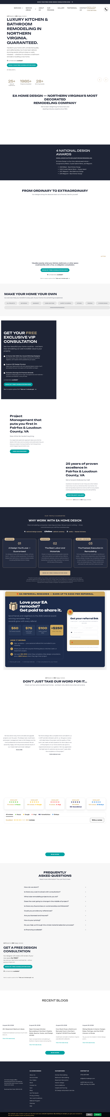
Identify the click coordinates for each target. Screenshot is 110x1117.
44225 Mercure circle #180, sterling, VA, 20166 (87, 1083)
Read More (55, 854)
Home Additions (60, 1085)
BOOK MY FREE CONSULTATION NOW (55, 270)
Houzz (18, 814)
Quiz (31, 1088)
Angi (34, 814)
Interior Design (59, 1082)
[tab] (10, 303)
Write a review (97, 820)
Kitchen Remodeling (61, 1075)
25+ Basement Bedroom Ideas (13, 1029)
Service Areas (29, 9)
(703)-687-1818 (84, 1074)
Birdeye (55, 814)
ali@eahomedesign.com (87, 1078)
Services (17, 8)
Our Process (50, 9)
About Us (41, 9)
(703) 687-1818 (91, 10)
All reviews (9, 814)
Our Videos (33, 1080)
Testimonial (72, 8)
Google (26, 814)
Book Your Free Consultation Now (22, 65)
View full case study (9, 1038)
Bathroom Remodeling (62, 1077)
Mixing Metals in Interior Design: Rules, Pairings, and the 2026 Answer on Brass (93, 1031)
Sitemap (32, 1103)
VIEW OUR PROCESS (19, 451)
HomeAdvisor (44, 814)
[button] (55, 887)
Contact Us (83, 9)
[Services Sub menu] (22, 8)
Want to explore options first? (19, 389)
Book (31, 1082)
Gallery (61, 8)
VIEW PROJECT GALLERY (75, 495)
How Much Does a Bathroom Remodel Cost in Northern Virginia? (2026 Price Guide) (66, 1031)
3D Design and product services (64, 1090)
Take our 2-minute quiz (62, 278)
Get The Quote (34, 1093)
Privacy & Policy (34, 1095)
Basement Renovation (61, 1080)
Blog (31, 1090)
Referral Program (35, 1101)
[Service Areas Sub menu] (35, 9)
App (31, 1106)
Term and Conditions (36, 1098)
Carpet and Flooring (61, 1088)
